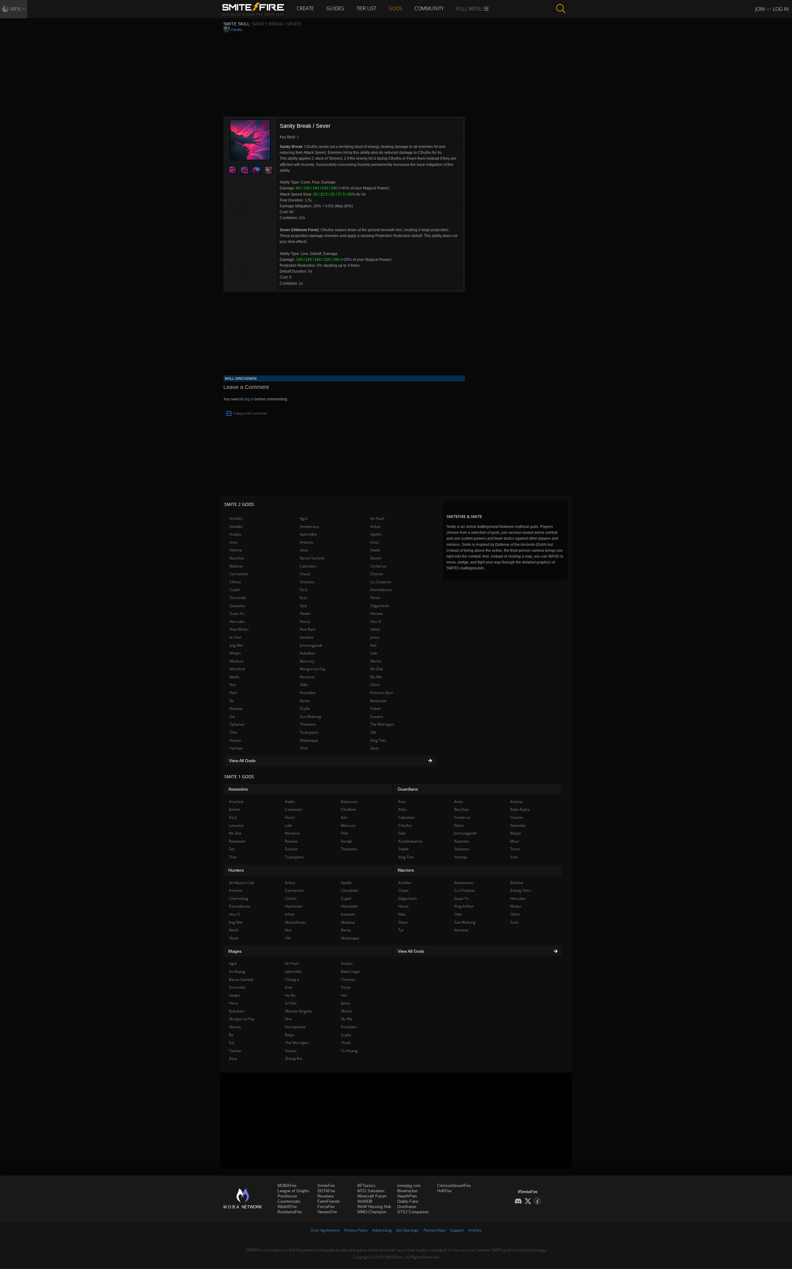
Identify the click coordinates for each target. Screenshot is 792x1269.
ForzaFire (325, 1206)
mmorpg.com (409, 1185)
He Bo (290, 995)
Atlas (304, 550)
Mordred (237, 668)
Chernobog (238, 898)
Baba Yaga (350, 971)
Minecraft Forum (372, 1196)
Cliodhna (348, 809)
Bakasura (349, 801)
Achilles (236, 518)
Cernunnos (239, 573)
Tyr (401, 930)
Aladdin (236, 526)
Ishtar (375, 629)
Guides (335, 8)
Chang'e (292, 979)
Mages (235, 951)
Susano (376, 716)
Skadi (233, 938)
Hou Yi (375, 621)
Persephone (295, 1026)
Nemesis (307, 677)
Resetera (325, 1196)
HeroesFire (327, 1212)
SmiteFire (326, 1185)
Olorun (235, 1026)
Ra (232, 700)
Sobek (375, 708)
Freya (346, 987)
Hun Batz (308, 629)
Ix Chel (235, 637)
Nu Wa (376, 677)
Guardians (408, 789)
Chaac (305, 573)
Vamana (461, 930)
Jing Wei (236, 645)
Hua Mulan (239, 629)
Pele (233, 692)
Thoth (346, 1042)
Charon (376, 573)
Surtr (514, 922)
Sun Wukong (310, 716)
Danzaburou (381, 589)
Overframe (406, 1206)
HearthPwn (407, 1196)
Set (232, 849)
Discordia (238, 597)
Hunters (236, 870)
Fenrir (375, 597)
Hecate (376, 613)
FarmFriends (328, 1201)
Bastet (375, 558)
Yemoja (236, 748)
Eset (303, 597)
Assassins (238, 789)
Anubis (235, 534)
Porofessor (287, 1196)
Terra (515, 849)
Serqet (346, 841)
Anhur (375, 526)
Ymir (304, 748)
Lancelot (236, 825)
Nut (233, 684)
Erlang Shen (520, 890)
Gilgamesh (379, 605)
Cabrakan (308, 566)
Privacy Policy (356, 1230)
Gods (395, 8)
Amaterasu (309, 526)
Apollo (375, 534)
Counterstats (289, 1201)
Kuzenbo (461, 841)
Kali (373, 645)
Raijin (289, 1035)
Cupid (234, 589)
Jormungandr (311, 645)
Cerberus (378, 566)
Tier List (366, 8)
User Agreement (325, 1230)
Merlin (375, 661)
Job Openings (407, 1230)
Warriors (406, 870)
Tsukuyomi (309, 732)
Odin (304, 684)
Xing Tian (378, 740)
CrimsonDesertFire (454, 1185)
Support (457, 1230)
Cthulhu (236, 30)
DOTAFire (326, 1191)
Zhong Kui (293, 1058)
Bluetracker (407, 1191)
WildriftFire (287, 1206)
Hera (233, 1003)
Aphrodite (308, 534)
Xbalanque (309, 740)
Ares (234, 542)
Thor (234, 732)
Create (305, 8)
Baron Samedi (312, 558)
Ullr (373, 732)
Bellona (236, 566)
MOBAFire (287, 1185)
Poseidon (308, 692)
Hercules (237, 621)
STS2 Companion (413, 1212)
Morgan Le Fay (312, 668)
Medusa (236, 661)
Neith (234, 677)
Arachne (236, 801)
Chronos (307, 582)
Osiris (375, 684)
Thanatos (308, 724)
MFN (15, 9)
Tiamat (235, 1050)
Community (429, 8)
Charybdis (349, 890)
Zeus (374, 748)
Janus (375, 637)
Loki (373, 653)
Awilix (375, 550)
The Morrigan (382, 724)
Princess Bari (381, 692)
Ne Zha (376, 668)
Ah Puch (377, 518)
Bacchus (237, 558)
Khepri (235, 653)
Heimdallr (349, 906)
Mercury (307, 661)
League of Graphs (293, 1191)
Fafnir (459, 825)
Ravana (236, 708)
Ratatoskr (378, 700)
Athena (236, 550)
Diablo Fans (408, 1201)
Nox (288, 1018)
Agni (304, 518)
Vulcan (235, 740)
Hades (305, 613)
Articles (474, 1230)
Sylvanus (237, 724)
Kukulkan (307, 653)
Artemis (306, 542)
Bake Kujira (520, 809)
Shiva (402, 922)
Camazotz (293, 809)
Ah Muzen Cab (241, 882)
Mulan (515, 906)
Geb (303, 605)
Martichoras (295, 922)
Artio (374, 542)
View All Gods (242, 760)
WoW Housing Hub (374, 1206)
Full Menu (470, 8)
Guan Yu (237, 613)
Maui (514, 841)
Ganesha (237, 605)
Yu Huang (349, 1050)
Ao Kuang (237, 971)
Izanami (306, 637)
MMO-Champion (371, 1212)
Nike (402, 914)
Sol (232, 716)
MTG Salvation (370, 1191)
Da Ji (304, 589)
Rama (305, 700)
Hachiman (294, 906)
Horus (305, 621)
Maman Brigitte (298, 1011)
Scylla (305, 708)
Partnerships (435, 1230)
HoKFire (444, 1191)
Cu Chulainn (380, 582)
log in (249, 399)
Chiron (235, 582)
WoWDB (364, 1201)
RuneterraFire (290, 1212)
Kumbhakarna (410, 841)
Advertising (382, 1230)
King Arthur (464, 906)
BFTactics (366, 1185)
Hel (344, 995)
